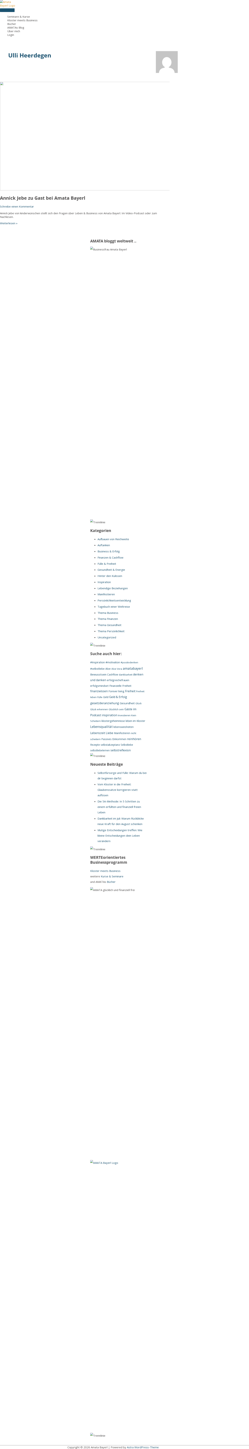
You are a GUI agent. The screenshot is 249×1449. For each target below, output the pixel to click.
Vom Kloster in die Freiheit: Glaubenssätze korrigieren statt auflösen (118, 789)
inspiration (109, 715)
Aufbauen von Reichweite (113, 539)
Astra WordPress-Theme (143, 1447)
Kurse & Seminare (112, 876)
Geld (105, 697)
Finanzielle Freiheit (120, 685)
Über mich (13, 31)
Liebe (109, 733)
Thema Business (108, 613)
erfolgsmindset (99, 685)
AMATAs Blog (15, 27)
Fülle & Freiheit (107, 563)
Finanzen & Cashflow (110, 557)
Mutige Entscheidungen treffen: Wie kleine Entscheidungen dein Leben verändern (120, 835)
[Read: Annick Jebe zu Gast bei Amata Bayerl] (93, 189)
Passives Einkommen (113, 739)
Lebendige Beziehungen (113, 588)
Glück (138, 703)
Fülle (99, 697)
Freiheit (130, 691)
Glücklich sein (116, 709)
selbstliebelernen (100, 750)
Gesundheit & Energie (111, 569)
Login (10, 35)
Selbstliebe (127, 744)
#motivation (113, 662)
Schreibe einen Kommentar (17, 206)
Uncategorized (107, 637)
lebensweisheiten (123, 727)
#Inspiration (97, 662)
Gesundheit (127, 703)
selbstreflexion (120, 750)
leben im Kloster (135, 721)
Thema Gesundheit (109, 625)
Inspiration (104, 582)
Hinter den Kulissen (110, 576)
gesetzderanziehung (104, 703)
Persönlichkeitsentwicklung (114, 600)
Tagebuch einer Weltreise (114, 606)
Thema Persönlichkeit (111, 631)
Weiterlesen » (8, 223)
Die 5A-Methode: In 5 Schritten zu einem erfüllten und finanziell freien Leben (119, 807)
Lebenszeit (97, 733)
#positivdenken (129, 662)
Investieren (124, 715)
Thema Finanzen (108, 619)
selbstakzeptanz (110, 744)
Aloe (108, 668)
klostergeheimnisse (113, 721)
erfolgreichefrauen (118, 680)
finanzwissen (99, 691)
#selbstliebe (97, 668)
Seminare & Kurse (18, 16)
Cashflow (112, 674)
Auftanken (104, 545)
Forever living (116, 691)
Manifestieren (106, 594)
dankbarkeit (125, 674)
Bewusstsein (98, 674)
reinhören (134, 739)
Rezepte (95, 744)
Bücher (11, 24)
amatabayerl (133, 668)
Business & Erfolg (109, 551)
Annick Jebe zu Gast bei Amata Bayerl (42, 198)
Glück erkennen (99, 709)
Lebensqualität (101, 727)
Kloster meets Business (22, 20)
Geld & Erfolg (118, 697)
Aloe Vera (116, 668)
